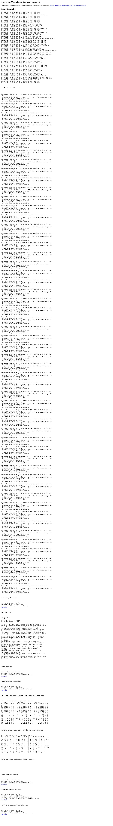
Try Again (4, 607)
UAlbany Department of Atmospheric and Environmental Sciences (67, 5)
